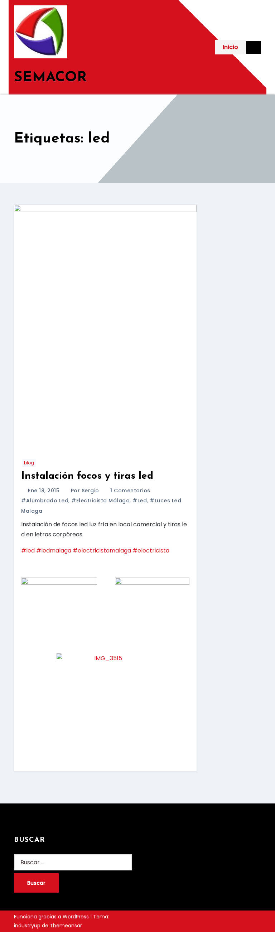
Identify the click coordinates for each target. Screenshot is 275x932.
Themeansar (66, 925)
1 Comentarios (130, 490)
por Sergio (86, 490)
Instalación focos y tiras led (87, 476)
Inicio (230, 47)
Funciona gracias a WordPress (52, 916)
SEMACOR (50, 78)
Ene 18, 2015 (44, 490)
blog (29, 463)
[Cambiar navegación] (253, 47)
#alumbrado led (44, 500)
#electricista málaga (100, 500)
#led (139, 500)
